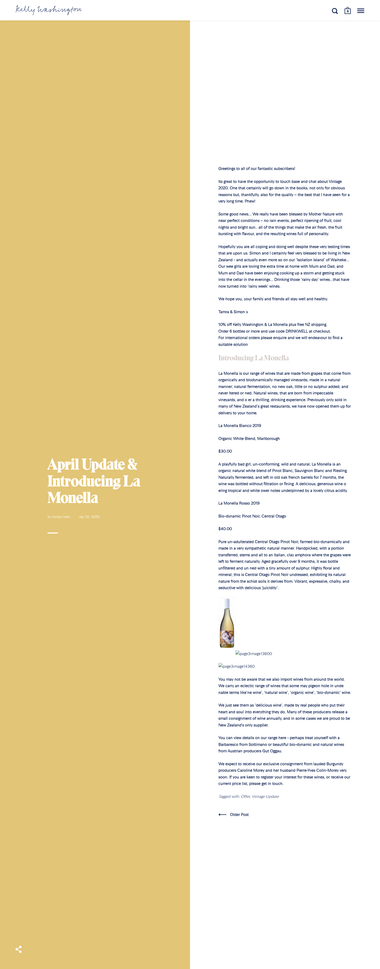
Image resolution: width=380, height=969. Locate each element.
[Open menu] (360, 11)
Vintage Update (265, 796)
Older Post (239, 814)
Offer (245, 796)
